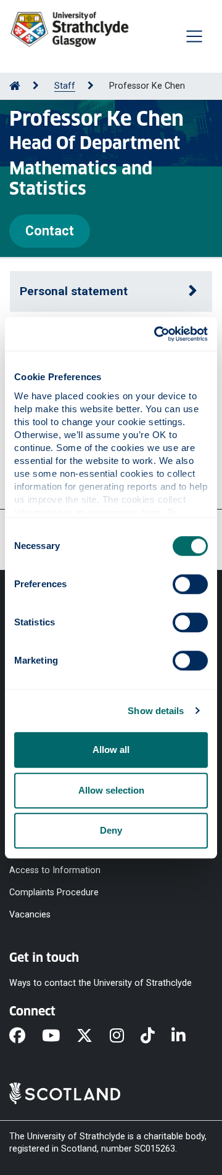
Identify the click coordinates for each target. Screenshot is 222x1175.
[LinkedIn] (186, 1036)
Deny (111, 830)
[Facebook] (25, 1036)
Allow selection (111, 790)
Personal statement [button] (74, 291)
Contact (49, 230)
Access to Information (55, 869)
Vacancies (30, 914)
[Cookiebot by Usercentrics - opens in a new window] (156, 334)
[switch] (190, 584)
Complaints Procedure (54, 892)
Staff (64, 86)
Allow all (111, 749)
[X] (92, 1036)
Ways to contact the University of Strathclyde (100, 983)
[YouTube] (59, 1036)
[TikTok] (156, 1036)
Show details (156, 710)
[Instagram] (125, 1036)
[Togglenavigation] (194, 36)
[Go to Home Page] (14, 86)
